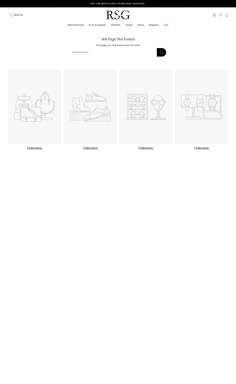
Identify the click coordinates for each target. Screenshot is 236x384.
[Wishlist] (220, 15)
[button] (75, 25)
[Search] (161, 52)
